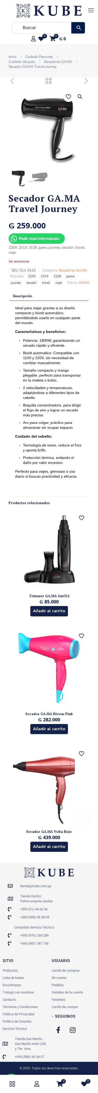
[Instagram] (72, 1030)
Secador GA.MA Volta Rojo (49, 831)
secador (31, 283)
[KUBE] (49, 10)
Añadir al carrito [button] (49, 611)
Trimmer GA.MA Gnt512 (49, 596)
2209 (31, 276)
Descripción (22, 296)
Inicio (12, 57)
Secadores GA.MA (58, 62)
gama (70, 276)
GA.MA (83, 282)
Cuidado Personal (39, 57)
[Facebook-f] (58, 1030)
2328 (57, 276)
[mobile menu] (91, 10)
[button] (80, 96)
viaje (58, 283)
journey (16, 283)
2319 (44, 276)
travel (46, 283)
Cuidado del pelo (22, 62)
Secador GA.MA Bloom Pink (49, 714)
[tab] (49, 296)
